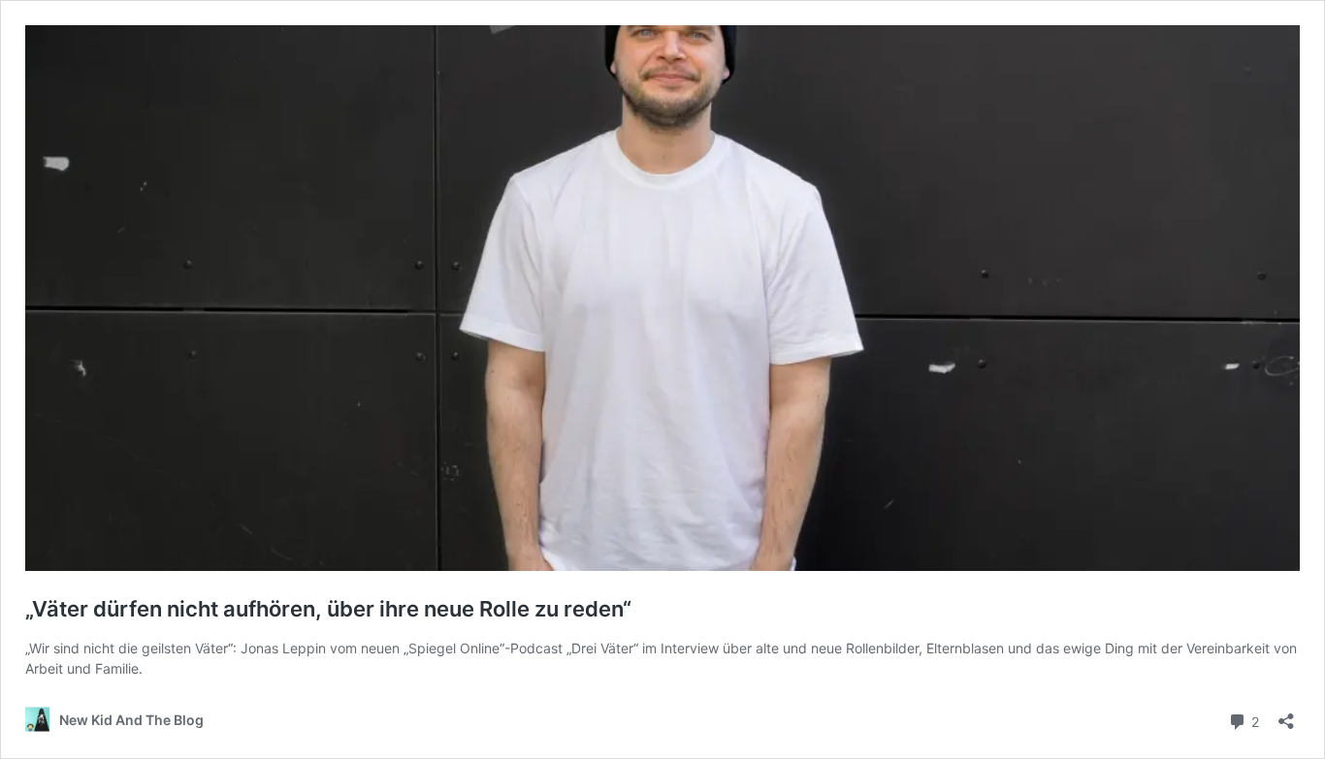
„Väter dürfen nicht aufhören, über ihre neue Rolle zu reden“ (328, 608)
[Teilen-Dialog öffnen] (1286, 715)
